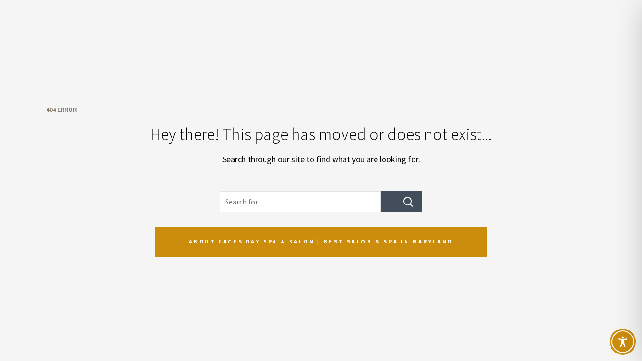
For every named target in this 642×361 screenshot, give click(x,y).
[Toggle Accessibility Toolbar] (623, 342)
